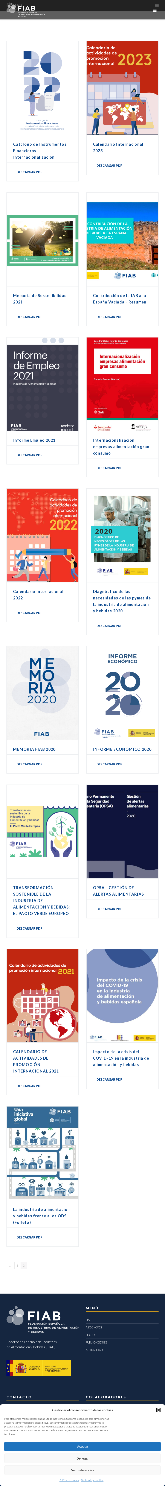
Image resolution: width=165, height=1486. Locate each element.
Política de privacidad (92, 1480)
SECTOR (91, 1335)
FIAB (88, 1320)
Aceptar (82, 1446)
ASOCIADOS (94, 1327)
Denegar (82, 1458)
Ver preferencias (82, 1470)
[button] (158, 1410)
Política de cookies (69, 1480)
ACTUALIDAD (94, 1350)
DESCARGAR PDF (29, 172)
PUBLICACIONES (96, 1342)
